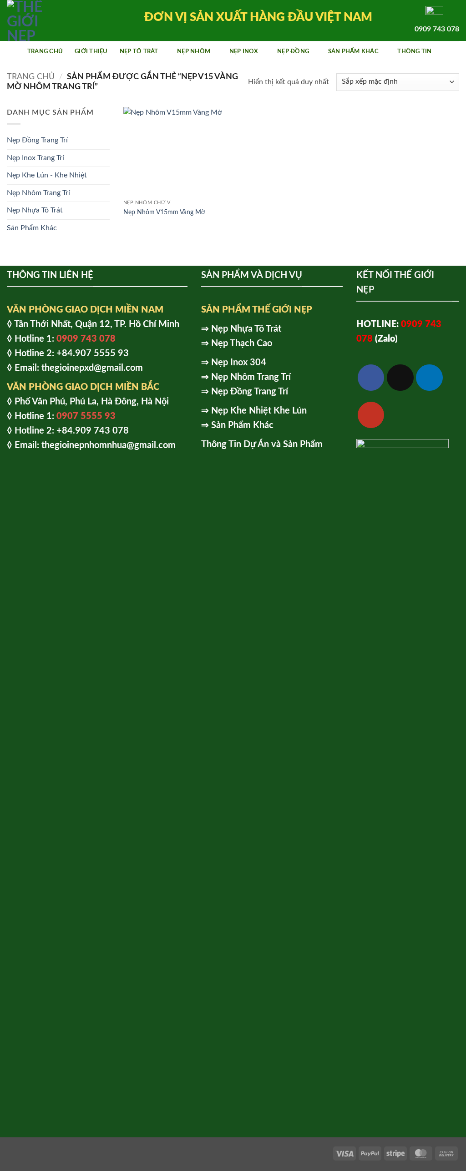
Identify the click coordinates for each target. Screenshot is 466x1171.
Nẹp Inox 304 (238, 362)
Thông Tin (414, 51)
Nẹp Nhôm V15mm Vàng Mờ (164, 212)
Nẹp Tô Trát (139, 51)
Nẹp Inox (243, 51)
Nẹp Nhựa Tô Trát (35, 210)
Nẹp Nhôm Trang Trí (38, 193)
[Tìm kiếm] (455, 51)
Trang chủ (31, 76)
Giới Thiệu (91, 51)
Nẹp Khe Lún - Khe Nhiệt (47, 175)
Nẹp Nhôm (193, 51)
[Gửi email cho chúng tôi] (400, 377)
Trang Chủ (45, 51)
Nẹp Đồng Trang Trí (37, 140)
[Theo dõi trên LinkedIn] (429, 377)
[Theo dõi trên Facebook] (371, 377)
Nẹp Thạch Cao (241, 343)
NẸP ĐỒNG (293, 51)
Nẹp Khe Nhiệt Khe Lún (259, 410)
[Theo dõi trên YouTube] (371, 415)
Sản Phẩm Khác (353, 51)
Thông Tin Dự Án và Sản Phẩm (262, 444)
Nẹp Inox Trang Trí (35, 158)
